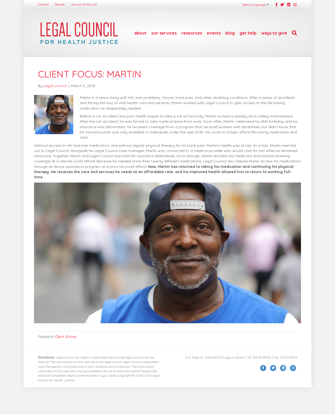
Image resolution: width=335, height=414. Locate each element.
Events (214, 33)
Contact (43, 4)
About (140, 33)
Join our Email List (84, 4)
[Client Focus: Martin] (53, 114)
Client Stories (65, 336)
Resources (191, 33)
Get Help (247, 33)
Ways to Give (274, 33)
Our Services (164, 33)
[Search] (293, 33)
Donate (60, 4)
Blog (230, 33)
